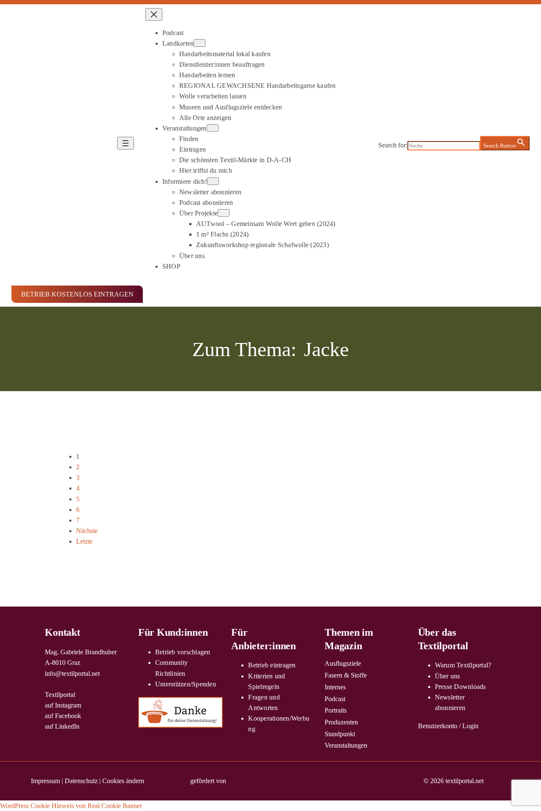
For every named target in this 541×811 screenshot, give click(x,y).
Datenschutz (81, 780)
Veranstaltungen (346, 745)
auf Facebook (63, 715)
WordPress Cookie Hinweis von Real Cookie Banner (71, 805)
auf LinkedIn (62, 726)
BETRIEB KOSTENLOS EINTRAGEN (77, 294)
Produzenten (341, 722)
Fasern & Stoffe (346, 675)
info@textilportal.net (72, 673)
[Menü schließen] (153, 14)
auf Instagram (63, 705)
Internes (335, 687)
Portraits (336, 710)
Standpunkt (340, 734)
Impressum (45, 780)
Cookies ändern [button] (123, 780)
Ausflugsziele (343, 663)
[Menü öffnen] (125, 143)
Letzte (84, 541)
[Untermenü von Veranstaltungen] (213, 128)
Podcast (335, 698)
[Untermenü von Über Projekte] (224, 213)
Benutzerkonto (437, 725)
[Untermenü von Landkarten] (199, 43)
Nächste (87, 530)
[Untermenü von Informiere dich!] (213, 181)
